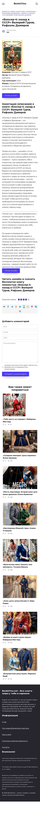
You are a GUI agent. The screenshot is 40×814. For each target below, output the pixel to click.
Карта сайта (6, 735)
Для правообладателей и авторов (15, 728)
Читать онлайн (11, 95)
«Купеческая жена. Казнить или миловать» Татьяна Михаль (17, 566)
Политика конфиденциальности (15, 741)
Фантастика (20, 11)
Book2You (20, 3)
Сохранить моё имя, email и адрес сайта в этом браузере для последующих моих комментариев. (20, 367)
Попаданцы (30, 11)
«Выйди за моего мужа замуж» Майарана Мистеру (17, 638)
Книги (13, 11)
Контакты (5, 747)
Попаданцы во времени (11, 13)
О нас (4, 722)
